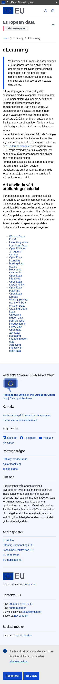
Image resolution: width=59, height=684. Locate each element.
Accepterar (12, 675)
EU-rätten (8, 540)
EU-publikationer (12, 559)
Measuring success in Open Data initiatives (15, 274)
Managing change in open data (18, 338)
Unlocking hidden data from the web (16, 317)
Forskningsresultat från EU (18, 550)
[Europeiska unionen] (22, 10)
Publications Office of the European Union (29, 394)
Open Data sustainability (16, 283)
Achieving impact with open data (15, 347)
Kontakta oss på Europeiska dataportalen (26, 415)
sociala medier (23, 635)
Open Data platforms (15, 289)
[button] (52, 10)
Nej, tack (31, 675)
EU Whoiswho (11, 555)
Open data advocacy (15, 331)
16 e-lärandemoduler (18, 146)
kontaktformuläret (31, 611)
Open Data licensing (15, 259)
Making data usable (16, 265)
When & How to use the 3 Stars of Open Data (18, 302)
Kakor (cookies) (12, 464)
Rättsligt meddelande (15, 459)
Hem (5, 38)
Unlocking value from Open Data (18, 244)
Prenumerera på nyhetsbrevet (20, 420)
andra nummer (17, 607)
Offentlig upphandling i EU (18, 545)
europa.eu (30, 584)
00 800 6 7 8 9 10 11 (20, 604)
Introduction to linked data (17, 325)
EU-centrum (21, 615)
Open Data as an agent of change (17, 251)
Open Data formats (15, 295)
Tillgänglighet (10, 469)
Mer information (19, 661)
